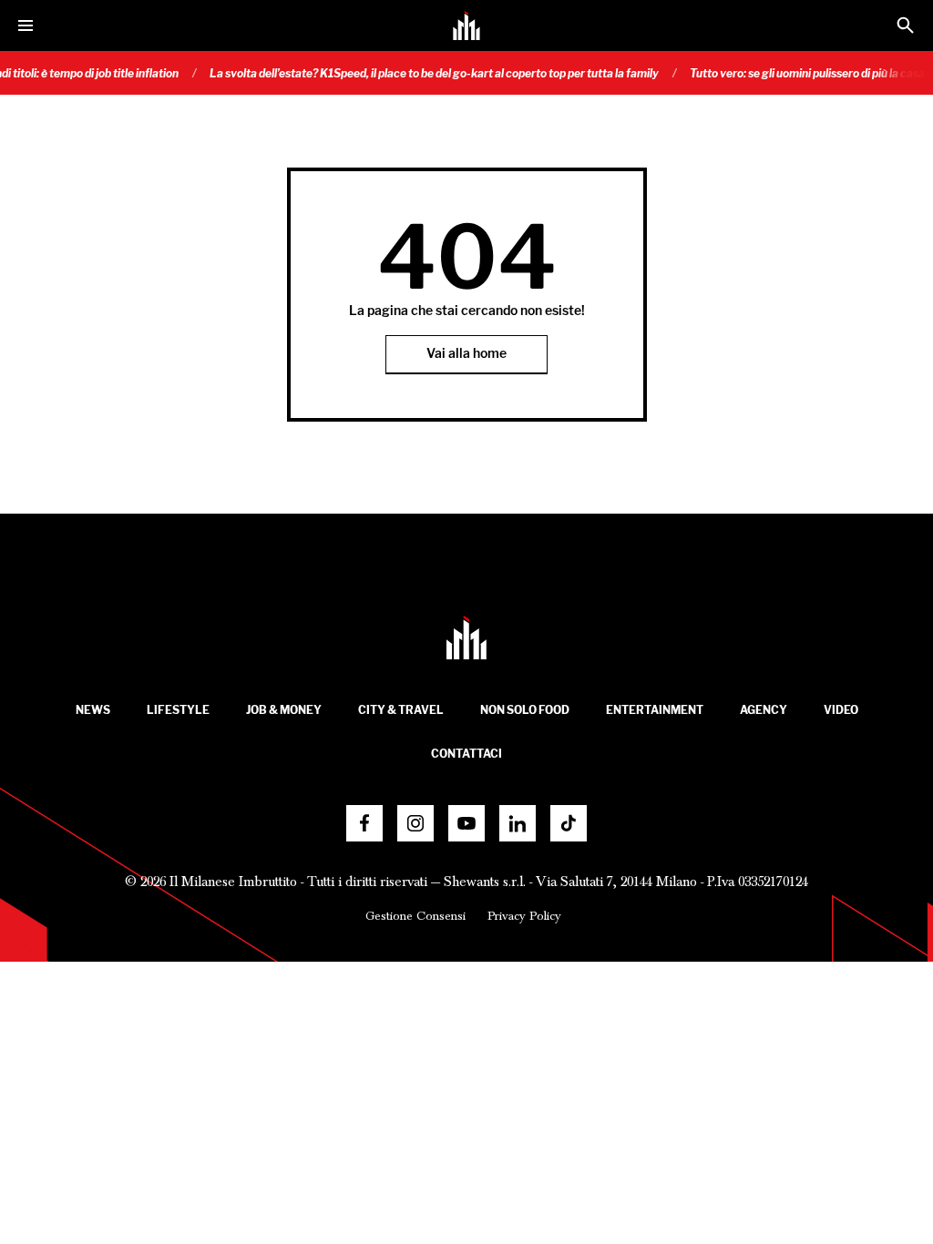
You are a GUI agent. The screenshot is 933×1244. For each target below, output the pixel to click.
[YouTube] (466, 823)
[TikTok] (568, 823)
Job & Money (284, 710)
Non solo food (524, 710)
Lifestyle (178, 710)
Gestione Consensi (415, 916)
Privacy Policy (524, 916)
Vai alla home (466, 354)
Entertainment (654, 710)
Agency (763, 710)
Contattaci (466, 753)
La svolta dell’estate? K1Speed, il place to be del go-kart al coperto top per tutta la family (421, 73)
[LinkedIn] (517, 823)
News (93, 710)
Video (841, 710)
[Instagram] (415, 823)
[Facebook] (364, 823)
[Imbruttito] (466, 25)
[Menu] (25, 25)
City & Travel (401, 710)
